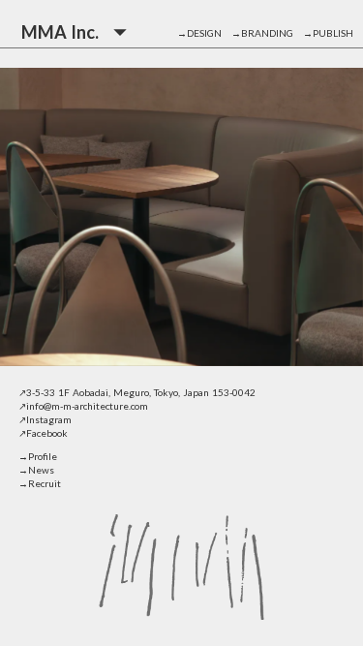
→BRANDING (267, 33)
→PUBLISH (328, 33)
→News (36, 470)
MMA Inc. (60, 32)
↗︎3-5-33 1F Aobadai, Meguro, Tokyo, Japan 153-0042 (137, 392)
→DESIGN (204, 33)
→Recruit (39, 483)
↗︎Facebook (43, 433)
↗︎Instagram (45, 419)
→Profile (37, 456)
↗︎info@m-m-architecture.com (83, 406)
